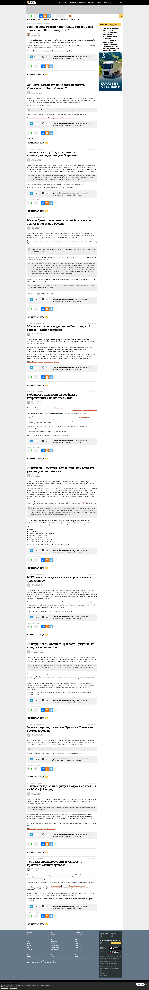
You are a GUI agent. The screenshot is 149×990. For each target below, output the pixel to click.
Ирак (48, 294)
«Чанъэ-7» (39, 110)
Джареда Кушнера (64, 753)
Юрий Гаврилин (35, 476)
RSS (114, 936)
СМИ (76, 939)
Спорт (76, 943)
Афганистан (69, 263)
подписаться (116, 942)
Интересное (91, 2)
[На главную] (31, 2)
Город (28, 943)
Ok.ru (114, 933)
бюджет (92, 799)
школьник (36, 544)
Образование (54, 949)
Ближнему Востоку (78, 753)
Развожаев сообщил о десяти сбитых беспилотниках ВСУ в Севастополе (111, 31)
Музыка (53, 943)
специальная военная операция (44, 899)
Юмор (76, 956)
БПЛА (44, 281)
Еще (114, 2)
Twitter (104, 936)
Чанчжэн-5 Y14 (59, 118)
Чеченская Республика (64, 899)
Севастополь (59, 408)
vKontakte (105, 933)
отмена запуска (70, 118)
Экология (77, 952)
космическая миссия (39, 118)
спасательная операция (51, 611)
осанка (67, 544)
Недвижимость (55, 947)
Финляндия (37, 187)
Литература (54, 941)
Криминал (53, 936)
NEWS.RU (65, 483)
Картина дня (63, 2)
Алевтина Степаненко (37, 735)
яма (41, 611)
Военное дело (30, 938)
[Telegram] (49, 16)
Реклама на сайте (104, 971)
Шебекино (30, 356)
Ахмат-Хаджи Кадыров (80, 899)
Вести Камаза (103, 975)
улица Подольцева (66, 611)
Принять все (140, 984)
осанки (84, 502)
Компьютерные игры (56, 938)
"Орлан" (56, 362)
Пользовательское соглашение (108, 961)
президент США (38, 753)
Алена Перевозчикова (37, 652)
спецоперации (56, 886)
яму (89, 596)
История (29, 956)
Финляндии (89, 176)
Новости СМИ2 (31, 138)
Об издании (103, 973)
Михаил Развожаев (50, 435)
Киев (43, 187)
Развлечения (107, 2)
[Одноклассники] (45, 16)
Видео (28, 941)
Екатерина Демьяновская (35, 485)
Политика (53, 954)
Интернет (29, 954)
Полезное (99, 2)
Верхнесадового (84, 417)
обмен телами (56, 51)
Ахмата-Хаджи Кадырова (77, 886)
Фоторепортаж (79, 951)
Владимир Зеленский (53, 187)
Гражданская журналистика (77, 2)
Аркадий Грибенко (36, 794)
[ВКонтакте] (41, 16)
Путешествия (78, 934)
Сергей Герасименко (37, 93)
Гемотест (43, 544)
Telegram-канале (70, 42)
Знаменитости (30, 952)
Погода (53, 952)
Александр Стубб (67, 187)
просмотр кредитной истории (47, 687)
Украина (30, 51)
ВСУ (28, 362)
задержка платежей (77, 692)
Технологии (78, 949)
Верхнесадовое (63, 435)
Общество (40, 82)
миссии (78, 102)
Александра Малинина (37, 585)
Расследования (79, 936)
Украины (44, 169)
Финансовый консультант (50, 692)
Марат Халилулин (36, 160)
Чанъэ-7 (50, 118)
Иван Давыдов (40, 659)
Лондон (29, 294)
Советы (77, 941)
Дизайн (29, 945)
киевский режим (80, 818)
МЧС (36, 590)
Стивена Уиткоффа (51, 753)
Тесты (76, 947)
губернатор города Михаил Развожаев (84, 410)
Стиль (76, 945)
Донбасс (30, 899)
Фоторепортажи (47, 962)
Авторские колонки (34, 962)
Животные (29, 949)
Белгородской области (69, 340)
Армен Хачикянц (35, 228)
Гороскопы (29, 932)
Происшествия (79, 932)
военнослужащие (45, 51)
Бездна (56, 962)
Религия (77, 938)
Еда (28, 947)
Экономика (78, 954)
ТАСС (50, 744)
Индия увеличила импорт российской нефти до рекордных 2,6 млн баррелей (111, 47)
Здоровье (29, 951)
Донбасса (47, 879)
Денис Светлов (35, 35)
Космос (53, 934)
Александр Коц (66, 51)
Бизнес (28, 936)
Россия (35, 51)
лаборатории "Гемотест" (86, 483)
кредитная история (33, 692)
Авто (28, 934)
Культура (53, 939)
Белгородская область (45, 362)
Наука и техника (55, 945)
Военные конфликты (44, 24)
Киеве (94, 171)
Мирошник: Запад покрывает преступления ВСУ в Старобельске (111, 39)
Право (52, 956)
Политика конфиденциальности (108, 966)
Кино (52, 932)
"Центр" (55, 235)
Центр (52, 294)
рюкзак (47, 488)
